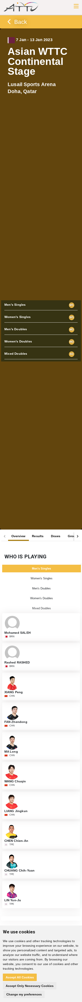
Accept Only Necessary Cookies (30, 986)
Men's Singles (41, 568)
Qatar (32, 88)
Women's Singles (41, 578)
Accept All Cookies (20, 977)
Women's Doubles (41, 598)
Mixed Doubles (41, 608)
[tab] (18, 536)
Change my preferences (24, 994)
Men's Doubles (41, 588)
